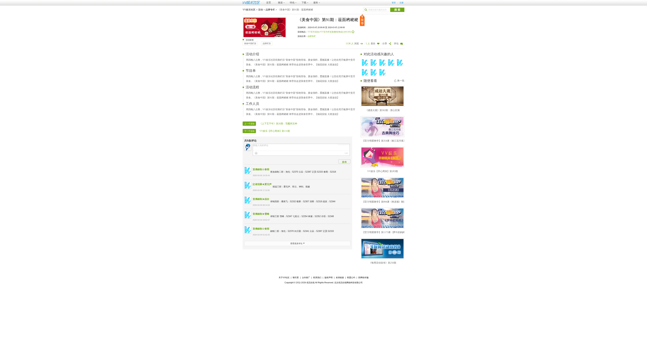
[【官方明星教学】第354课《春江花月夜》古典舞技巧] (382, 126)
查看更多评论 (296, 243)
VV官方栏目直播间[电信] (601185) (336, 32)
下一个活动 (249, 131)
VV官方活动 (313, 32)
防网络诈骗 (363, 277)
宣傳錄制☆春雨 (261, 169)
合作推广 (306, 277)
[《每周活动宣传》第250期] (382, 248)
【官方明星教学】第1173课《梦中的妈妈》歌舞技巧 (389, 232)
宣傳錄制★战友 (261, 199)
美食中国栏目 (250, 43)
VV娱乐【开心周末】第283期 (382, 171)
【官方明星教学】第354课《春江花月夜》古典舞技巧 (390, 141)
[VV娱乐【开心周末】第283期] (382, 157)
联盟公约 (351, 277)
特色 (292, 2)
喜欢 (370, 43)
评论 (396, 43)
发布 (344, 162)
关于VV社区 (284, 277)
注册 (401, 3)
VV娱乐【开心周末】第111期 (274, 131)
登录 (394, 3)
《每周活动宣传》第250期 (382, 263)
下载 (304, 2)
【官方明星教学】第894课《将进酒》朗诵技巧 (386, 202)
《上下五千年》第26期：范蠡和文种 (278, 123)
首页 (268, 2)
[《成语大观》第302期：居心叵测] (382, 96)
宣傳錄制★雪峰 (261, 214)
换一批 (400, 80)
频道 (280, 2)
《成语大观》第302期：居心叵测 (382, 110)
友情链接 (340, 277)
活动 (260, 9)
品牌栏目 (267, 43)
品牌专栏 (270, 9)
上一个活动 (249, 124)
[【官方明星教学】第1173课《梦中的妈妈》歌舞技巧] (382, 218)
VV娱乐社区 (249, 9)
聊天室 (296, 277)
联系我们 (317, 277)
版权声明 (329, 277)
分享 (384, 43)
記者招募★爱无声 (262, 184)
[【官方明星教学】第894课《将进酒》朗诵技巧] (382, 187)
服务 (315, 2)
